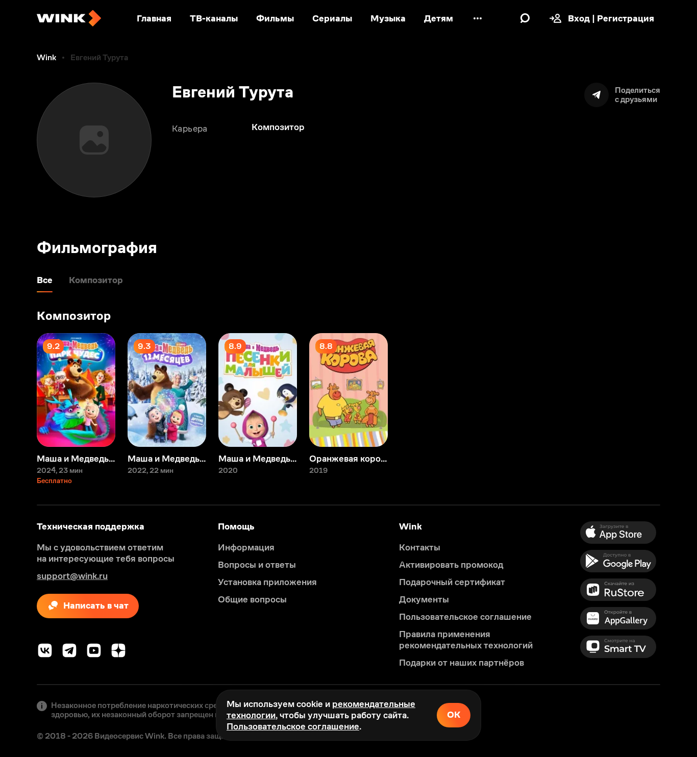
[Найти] (525, 18)
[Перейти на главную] (69, 18)
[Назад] (18, 390)
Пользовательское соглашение (293, 726)
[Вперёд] (678, 390)
